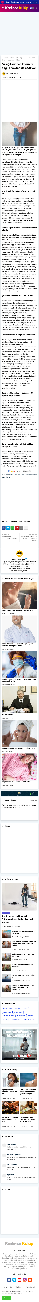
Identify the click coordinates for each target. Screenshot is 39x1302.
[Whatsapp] (12, 528)
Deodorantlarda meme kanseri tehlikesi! (18, 610)
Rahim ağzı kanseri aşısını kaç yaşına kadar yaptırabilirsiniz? (19, 680)
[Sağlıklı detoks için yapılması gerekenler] (6, 957)
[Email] (21, 528)
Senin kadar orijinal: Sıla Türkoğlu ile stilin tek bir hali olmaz (17, 919)
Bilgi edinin (18, 1293)
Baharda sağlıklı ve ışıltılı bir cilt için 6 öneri (19, 748)
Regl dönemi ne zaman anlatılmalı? (16, 782)
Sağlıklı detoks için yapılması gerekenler (23, 955)
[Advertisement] (19, 33)
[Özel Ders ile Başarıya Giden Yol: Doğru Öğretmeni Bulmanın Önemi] (6, 944)
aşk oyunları (7, 1012)
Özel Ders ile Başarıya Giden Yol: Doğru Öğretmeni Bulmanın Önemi (24, 943)
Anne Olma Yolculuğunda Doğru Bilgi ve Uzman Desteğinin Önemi (17, 645)
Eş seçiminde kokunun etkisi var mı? (10, 1092)
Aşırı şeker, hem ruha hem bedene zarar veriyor (27, 1119)
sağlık (5, 1019)
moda (30, 1016)
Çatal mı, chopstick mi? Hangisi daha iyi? (10, 1119)
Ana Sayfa (5, 58)
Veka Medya (18, 559)
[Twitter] (8, 528)
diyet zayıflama (8, 1016)
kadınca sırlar (16, 522)
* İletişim (18, 1287)
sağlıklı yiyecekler (28, 1019)
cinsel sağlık (18, 1012)
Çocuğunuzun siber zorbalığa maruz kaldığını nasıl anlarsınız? (23, 987)
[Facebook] (4, 528)
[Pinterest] (17, 528)
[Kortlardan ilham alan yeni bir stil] (6, 978)
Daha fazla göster (29, 579)
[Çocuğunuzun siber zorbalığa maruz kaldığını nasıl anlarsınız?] (6, 988)
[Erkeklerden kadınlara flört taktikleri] (6, 967)
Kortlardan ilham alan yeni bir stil (23, 976)
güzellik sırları (21, 1016)
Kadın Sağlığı (7, 1008)
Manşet (13, 58)
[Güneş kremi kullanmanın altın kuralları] (6, 934)
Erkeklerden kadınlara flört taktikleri (22, 966)
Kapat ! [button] (6, 1298)
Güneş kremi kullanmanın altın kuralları (24, 932)
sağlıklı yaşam (15, 1019)
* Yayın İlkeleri (29, 1287)
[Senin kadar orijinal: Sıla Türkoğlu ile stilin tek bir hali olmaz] (19, 897)
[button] (33, 2)
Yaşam (25, 1008)
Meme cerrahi (7, 715)
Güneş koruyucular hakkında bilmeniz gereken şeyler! (28, 1092)
